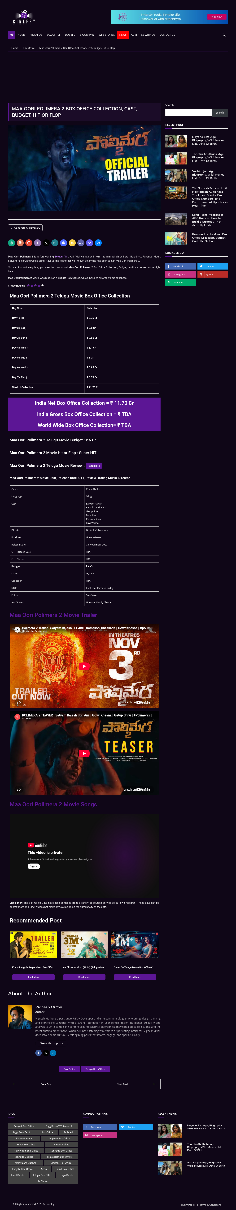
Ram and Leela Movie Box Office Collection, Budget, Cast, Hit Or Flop (209, 237)
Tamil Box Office (65, 1168)
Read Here (94, 465)
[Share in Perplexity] (54, 242)
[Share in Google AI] (28, 242)
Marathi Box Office (61, 1162)
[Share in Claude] (20, 242)
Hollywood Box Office (26, 1150)
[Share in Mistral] (72, 242)
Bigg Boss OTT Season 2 (59, 1126)
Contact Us (167, 34)
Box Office (54, 34)
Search (169, 105)
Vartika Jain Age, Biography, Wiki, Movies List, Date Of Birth (208, 174)
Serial (44, 1168)
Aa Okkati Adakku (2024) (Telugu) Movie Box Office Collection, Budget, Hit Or (84, 967)
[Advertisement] (118, 75)
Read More (33, 977)
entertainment (24, 1138)
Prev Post (46, 1084)
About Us (36, 34)
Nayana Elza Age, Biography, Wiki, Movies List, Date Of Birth (208, 140)
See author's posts (51, 1043)
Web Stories (107, 34)
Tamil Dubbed (18, 1175)
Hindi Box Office (26, 1144)
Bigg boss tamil (21, 1132)
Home (21, 34)
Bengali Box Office (24, 1126)
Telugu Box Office (95, 1069)
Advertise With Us (143, 34)
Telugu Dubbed (67, 1175)
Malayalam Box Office (59, 1156)
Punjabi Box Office (22, 1168)
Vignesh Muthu (48, 1007)
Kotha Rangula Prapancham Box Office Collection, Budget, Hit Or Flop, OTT (33, 967)
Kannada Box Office (61, 1150)
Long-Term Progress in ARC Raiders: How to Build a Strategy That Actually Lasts (207, 220)
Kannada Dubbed (24, 1156)
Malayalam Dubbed (25, 1162)
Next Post (122, 1084)
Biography (87, 34)
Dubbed (70, 34)
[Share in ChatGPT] (11, 242)
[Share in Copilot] (80, 242)
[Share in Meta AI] (98, 242)
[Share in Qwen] (89, 242)
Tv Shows (43, 1181)
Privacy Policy (187, 1205)
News (123, 34)
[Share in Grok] (46, 242)
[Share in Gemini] (37, 242)
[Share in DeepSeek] (63, 242)
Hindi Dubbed (61, 1144)
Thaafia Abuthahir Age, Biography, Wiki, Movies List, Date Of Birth (208, 157)
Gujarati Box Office (59, 1138)
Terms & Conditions (210, 1205)
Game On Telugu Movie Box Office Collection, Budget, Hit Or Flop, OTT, (135, 967)
